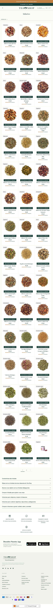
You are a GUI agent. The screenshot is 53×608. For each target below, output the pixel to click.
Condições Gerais (14, 594)
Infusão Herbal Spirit (10, 293)
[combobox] (19, 606)
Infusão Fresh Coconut (26, 377)
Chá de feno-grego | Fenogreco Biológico (43, 350)
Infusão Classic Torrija (10, 71)
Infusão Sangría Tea (26, 321)
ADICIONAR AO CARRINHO (43, 458)
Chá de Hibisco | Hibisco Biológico (26, 100)
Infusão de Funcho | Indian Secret (43, 266)
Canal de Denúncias (26, 580)
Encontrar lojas (25, 578)
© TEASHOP (31, 594)
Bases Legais (44, 589)
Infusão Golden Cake (43, 321)
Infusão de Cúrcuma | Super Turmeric (43, 211)
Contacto (4, 586)
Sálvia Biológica (43, 404)
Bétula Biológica (26, 460)
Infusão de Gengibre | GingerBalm (43, 128)
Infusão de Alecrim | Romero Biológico (26, 433)
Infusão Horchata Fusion (26, 43)
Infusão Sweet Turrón (43, 99)
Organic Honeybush (10, 460)
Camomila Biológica (26, 154)
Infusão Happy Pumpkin (10, 127)
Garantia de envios (45, 585)
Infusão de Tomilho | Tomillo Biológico (26, 405)
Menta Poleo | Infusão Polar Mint (43, 155)
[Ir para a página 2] (30, 470)
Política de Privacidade (46, 583)
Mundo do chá (5, 588)
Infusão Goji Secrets (26, 293)
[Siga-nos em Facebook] (13, 568)
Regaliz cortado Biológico (26, 263)
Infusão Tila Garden (26, 238)
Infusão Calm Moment (10, 154)
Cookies (42, 587)
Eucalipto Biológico (26, 349)
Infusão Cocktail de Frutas (43, 182)
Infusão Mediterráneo (10, 349)
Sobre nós (4, 576)
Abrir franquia (5, 582)
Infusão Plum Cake (43, 238)
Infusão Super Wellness (10, 238)
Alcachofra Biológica (43, 377)
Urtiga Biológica (43, 432)
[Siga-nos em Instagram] (6, 568)
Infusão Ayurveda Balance (10, 182)
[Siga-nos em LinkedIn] (8, 568)
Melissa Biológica (10, 404)
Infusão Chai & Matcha (26, 182)
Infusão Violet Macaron (10, 210)
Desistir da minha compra (6, 594)
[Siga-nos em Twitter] (11, 568)
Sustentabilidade (5, 580)
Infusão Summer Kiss (43, 43)
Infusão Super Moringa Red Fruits (43, 294)
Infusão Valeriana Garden (26, 71)
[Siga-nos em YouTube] (3, 568)
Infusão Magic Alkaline (10, 266)
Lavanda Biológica (10, 432)
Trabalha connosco (6, 584)
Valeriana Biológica (10, 375)
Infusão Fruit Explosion (10, 43)
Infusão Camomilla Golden (26, 127)
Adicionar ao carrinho (10, 41)
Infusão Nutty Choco (10, 99)
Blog (3, 578)
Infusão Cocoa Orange (10, 321)
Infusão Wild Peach (26, 210)
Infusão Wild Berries (43, 71)
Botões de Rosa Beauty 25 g (43, 460)
